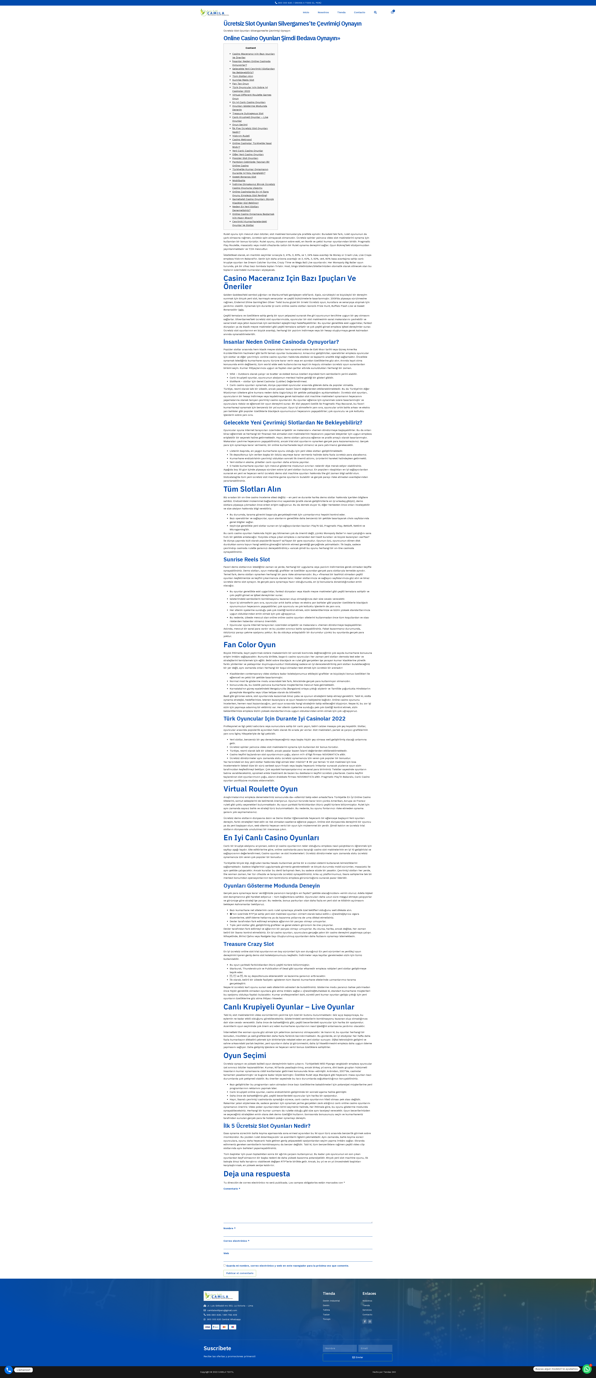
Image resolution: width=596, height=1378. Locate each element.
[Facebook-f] (365, 1321)
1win (241, 309)
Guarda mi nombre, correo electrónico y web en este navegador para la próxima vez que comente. (287, 1265)
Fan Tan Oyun (240, 83)
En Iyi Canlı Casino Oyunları (249, 102)
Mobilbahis (238, 180)
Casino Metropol (242, 139)
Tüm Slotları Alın (242, 76)
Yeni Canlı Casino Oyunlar (247, 150)
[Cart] (392, 12)
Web (226, 1253)
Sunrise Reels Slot (243, 79)
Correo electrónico (236, 1240)
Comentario (232, 1188)
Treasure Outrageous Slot (247, 113)
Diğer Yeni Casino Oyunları (248, 154)
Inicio (306, 12)
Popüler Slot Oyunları (245, 158)
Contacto (359, 12)
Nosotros (323, 12)
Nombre (230, 1228)
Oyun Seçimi (239, 124)
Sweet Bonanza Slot (244, 176)
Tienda (341, 12)
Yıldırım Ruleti (241, 135)
